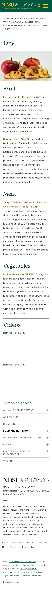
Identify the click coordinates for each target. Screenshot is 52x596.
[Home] (19, 6)
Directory (30, 542)
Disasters (9, 424)
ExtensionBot (28, 547)
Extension (23, 18)
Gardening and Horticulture (22, 437)
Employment (42, 542)
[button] (39, 6)
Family (7, 444)
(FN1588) (30, 274)
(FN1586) (33, 97)
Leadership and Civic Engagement (17, 453)
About (5, 542)
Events (20, 542)
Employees (15, 547)
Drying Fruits (11, 139)
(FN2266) (34, 206)
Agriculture (11, 417)
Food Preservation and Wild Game (25, 25)
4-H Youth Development (18, 410)
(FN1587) (24, 139)
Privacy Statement (11, 582)
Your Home (10, 461)
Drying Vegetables (13, 274)
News (12, 542)
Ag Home (8, 18)
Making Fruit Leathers (15, 97)
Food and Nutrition (27, 22)
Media (5, 547)
